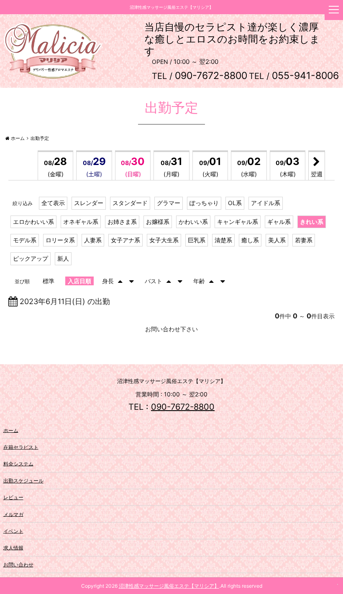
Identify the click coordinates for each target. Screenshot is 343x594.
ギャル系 (279, 221)
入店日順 (79, 280)
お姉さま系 (122, 221)
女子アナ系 (125, 240)
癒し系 (250, 240)
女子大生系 (164, 240)
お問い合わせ (18, 564)
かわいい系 (193, 221)
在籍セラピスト (20, 447)
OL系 (235, 202)
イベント (13, 531)
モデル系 (24, 240)
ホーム (10, 430)
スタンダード (130, 202)
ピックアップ (30, 258)
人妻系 (93, 240)
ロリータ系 (60, 240)
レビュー (13, 497)
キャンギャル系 (237, 221)
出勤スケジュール (23, 480)
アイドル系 (265, 202)
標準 (48, 280)
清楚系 (223, 240)
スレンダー (88, 202)
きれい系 (311, 221)
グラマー (168, 202)
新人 (63, 258)
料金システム (18, 463)
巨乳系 (196, 240)
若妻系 (303, 240)
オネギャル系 (80, 221)
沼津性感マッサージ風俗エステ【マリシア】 (169, 586)
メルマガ (13, 514)
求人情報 (13, 547)
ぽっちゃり (204, 202)
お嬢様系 (157, 221)
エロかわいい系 (33, 221)
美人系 (277, 240)
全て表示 (53, 202)
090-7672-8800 (183, 407)
